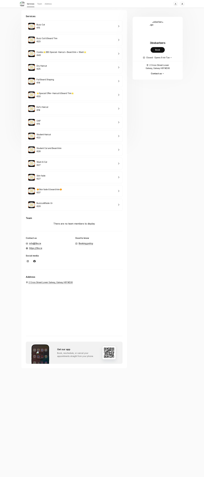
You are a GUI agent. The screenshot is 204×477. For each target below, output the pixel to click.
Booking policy (86, 243)
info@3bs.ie (35, 243)
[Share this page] (175, 4)
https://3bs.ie (35, 248)
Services (30, 4)
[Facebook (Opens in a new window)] (34, 261)
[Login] (182, 4)
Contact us (156, 73)
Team (39, 4)
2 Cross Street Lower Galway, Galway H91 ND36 (158, 66)
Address (48, 4)
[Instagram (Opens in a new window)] (28, 261)
